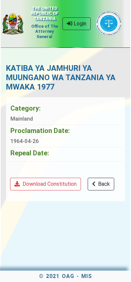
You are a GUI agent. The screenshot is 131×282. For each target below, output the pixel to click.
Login (79, 23)
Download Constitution (49, 184)
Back (103, 184)
